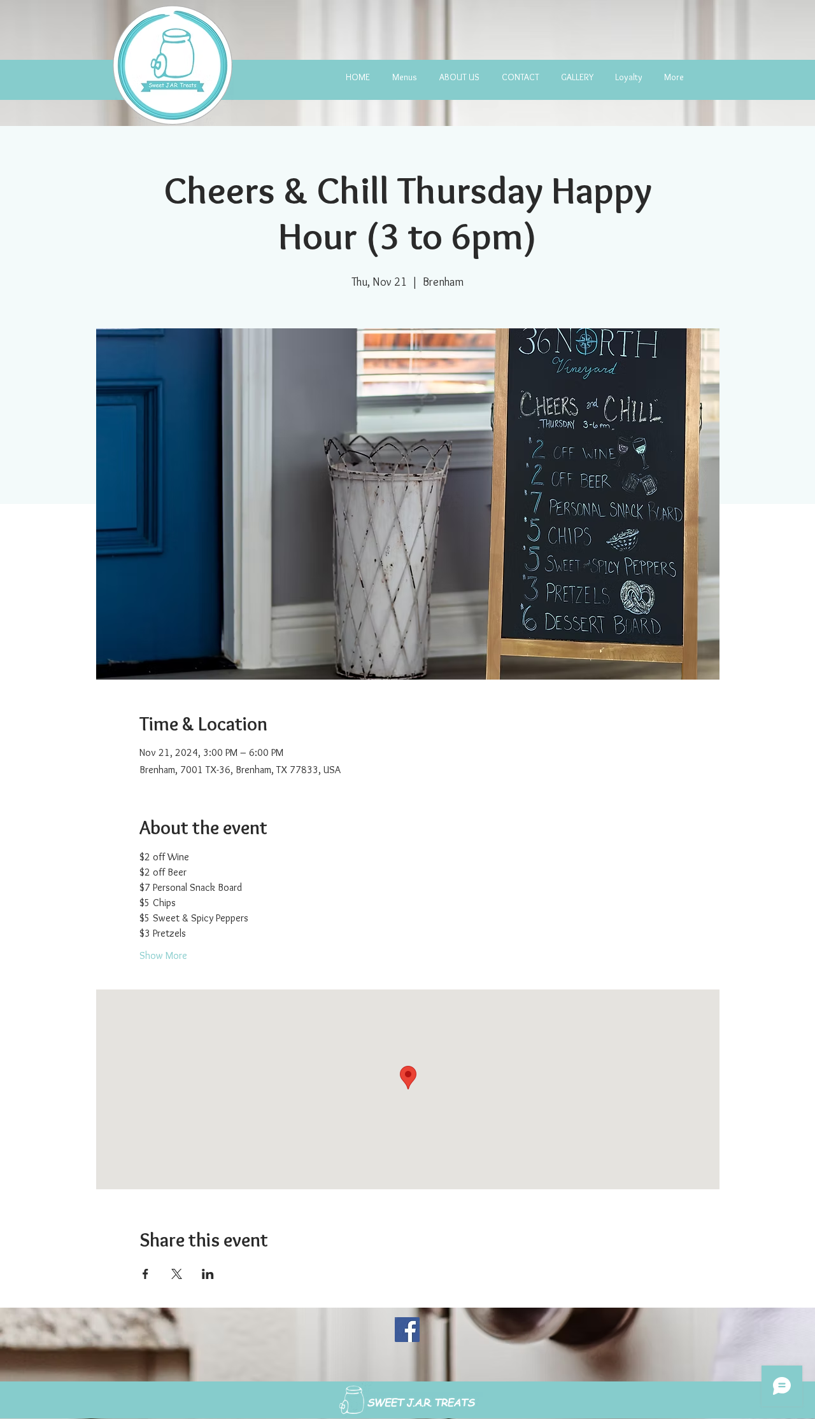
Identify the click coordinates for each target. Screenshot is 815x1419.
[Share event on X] (177, 1274)
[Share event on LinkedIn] (208, 1274)
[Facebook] (407, 1329)
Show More (163, 955)
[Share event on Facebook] (145, 1274)
